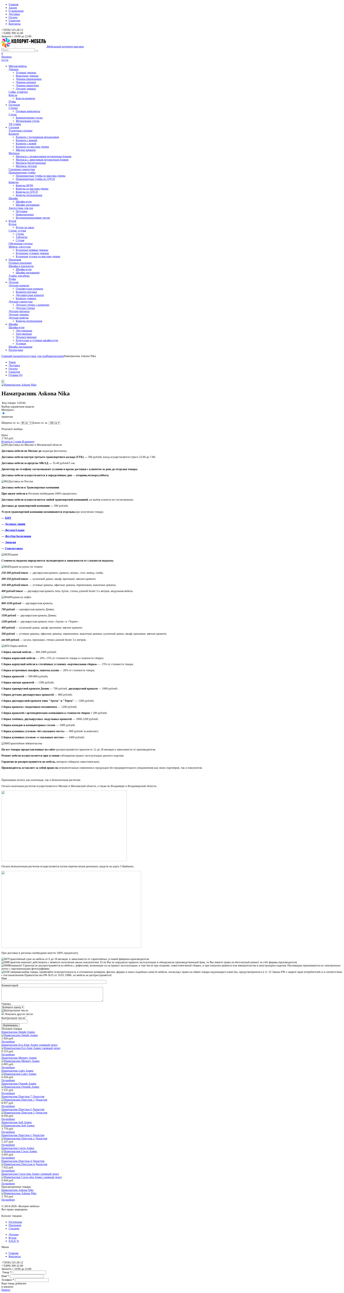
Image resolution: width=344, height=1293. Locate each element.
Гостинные (15, 1221)
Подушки (21, 211)
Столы (13, 114)
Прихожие (15, 1225)
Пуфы (12, 101)
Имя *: (5, 1276)
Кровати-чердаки (26, 291)
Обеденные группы (21, 243)
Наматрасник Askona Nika (17, 1190)
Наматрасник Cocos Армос (17, 1148)
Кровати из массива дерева (32, 146)
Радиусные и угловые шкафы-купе (37, 340)
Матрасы (14, 153)
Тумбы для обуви (19, 275)
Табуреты (21, 237)
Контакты (15, 23)
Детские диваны (26, 88)
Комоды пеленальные (29, 195)
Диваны (13, 69)
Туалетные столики (20, 130)
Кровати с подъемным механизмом (37, 137)
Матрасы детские (26, 166)
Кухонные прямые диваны (32, 249)
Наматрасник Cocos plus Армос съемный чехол (30, 1173)
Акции (13, 7)
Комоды (13, 182)
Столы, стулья (17, 230)
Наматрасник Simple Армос (18, 1031)
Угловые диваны (26, 72)
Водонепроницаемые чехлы (33, 217)
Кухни (12, 224)
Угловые (21, 343)
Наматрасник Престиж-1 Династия (22, 1135)
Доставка (14, 14)
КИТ (8, 517)
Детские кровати (19, 285)
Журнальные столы (27, 120)
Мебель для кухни (20, 246)
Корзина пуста (6, 58)
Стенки (13, 108)
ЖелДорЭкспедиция (18, 536)
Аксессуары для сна (21, 208)
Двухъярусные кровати (30, 295)
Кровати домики (26, 298)
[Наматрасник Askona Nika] (2, 381)
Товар (12, 362)
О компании (16, 10)
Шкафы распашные (28, 204)
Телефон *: (8, 1279)
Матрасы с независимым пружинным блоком (43, 156)
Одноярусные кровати (29, 288)
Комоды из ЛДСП (27, 191)
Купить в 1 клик (11, 441)
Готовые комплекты (28, 111)
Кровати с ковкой (26, 140)
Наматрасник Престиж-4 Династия (22, 1161)
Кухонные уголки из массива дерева (38, 256)
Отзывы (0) (15, 375)
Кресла (13, 95)
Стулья (20, 240)
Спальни (14, 1228)
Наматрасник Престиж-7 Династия (22, 1096)
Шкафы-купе (24, 201)
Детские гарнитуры (21, 301)
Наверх (5, 1289)
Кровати (14, 133)
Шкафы (13, 198)
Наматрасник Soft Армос (16, 1122)
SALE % (14, 1240)
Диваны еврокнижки (29, 78)
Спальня (16, 356)
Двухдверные (24, 330)
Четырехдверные (26, 337)
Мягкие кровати (26, 149)
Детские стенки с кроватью (32, 304)
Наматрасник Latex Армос (17, 1070)
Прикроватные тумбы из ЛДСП (35, 178)
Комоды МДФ (24, 185)
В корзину (28, 441)
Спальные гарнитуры (22, 169)
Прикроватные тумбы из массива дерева (40, 175)
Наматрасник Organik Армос (19, 1083)
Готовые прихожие (20, 262)
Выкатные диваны (27, 75)
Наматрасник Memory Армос (19, 1057)
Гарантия (14, 371)
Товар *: (7, 1272)
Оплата (13, 17)
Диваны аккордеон (27, 85)
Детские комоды (19, 317)
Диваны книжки (26, 82)
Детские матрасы (19, 311)
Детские (14, 1234)
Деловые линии (15, 524)
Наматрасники (25, 214)
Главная (13, 4)
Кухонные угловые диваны (32, 253)
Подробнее (8, 1041)
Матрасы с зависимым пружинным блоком (42, 159)
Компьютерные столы (29, 117)
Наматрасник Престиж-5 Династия (22, 1109)
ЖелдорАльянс (15, 530)
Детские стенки (25, 308)
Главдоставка (14, 548)
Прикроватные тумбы (22, 172)
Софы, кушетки (18, 91)
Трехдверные (24, 333)
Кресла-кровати (25, 98)
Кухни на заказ (25, 227)
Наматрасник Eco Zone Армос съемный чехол (29, 1044)
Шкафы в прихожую (21, 266)
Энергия (10, 542)
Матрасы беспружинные (31, 162)
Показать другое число (19, 1014)
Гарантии (14, 20)
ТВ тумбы (15, 124)
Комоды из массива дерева (32, 188)
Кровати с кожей (26, 143)
